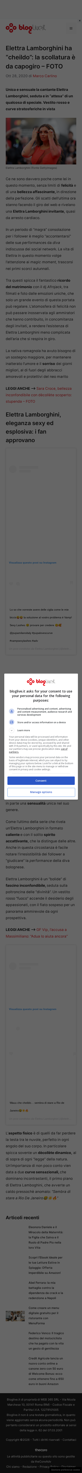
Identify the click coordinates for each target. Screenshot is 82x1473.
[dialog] (41, 737)
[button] (41, 730)
